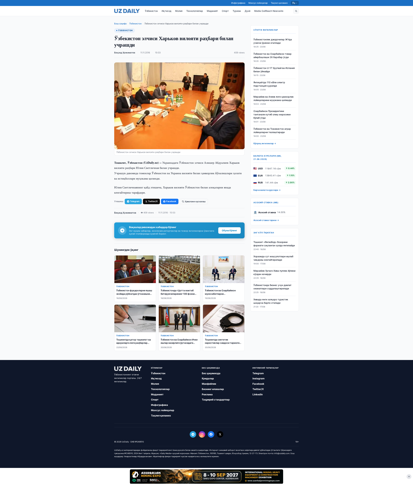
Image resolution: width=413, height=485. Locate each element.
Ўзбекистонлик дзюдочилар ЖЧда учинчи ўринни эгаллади (272, 41)
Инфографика (238, 3)
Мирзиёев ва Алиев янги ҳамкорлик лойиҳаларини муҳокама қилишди (273, 98)
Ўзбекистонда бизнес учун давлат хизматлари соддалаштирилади (272, 287)
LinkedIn (257, 394)
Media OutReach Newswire (268, 11)
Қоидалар (208, 378)
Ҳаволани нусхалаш (195, 201)
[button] (296, 11)
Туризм (237, 11)
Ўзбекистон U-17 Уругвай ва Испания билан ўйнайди (274, 70)
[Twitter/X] (220, 434)
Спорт (225, 11)
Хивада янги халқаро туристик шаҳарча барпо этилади (270, 301)
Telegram (135, 201)
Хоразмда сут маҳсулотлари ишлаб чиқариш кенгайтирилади (273, 258)
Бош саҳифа (120, 23)
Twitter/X (153, 201)
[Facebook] (211, 434)
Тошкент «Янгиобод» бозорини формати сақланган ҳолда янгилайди (274, 244)
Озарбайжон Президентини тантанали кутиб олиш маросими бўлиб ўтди (272, 114)
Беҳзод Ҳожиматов (124, 52)
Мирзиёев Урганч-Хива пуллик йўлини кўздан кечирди (274, 272)
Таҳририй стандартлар (216, 399)
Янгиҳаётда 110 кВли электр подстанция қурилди (269, 84)
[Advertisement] (206, 476)
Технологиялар (194, 11)
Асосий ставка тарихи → (266, 220)
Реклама (207, 394)
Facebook (171, 201)
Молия (178, 11)
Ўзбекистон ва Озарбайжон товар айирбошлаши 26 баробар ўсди (272, 55)
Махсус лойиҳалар (258, 3)
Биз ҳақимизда (211, 373)
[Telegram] (193, 434)
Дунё (247, 11)
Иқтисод (166, 11)
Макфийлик (209, 383)
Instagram (258, 378)
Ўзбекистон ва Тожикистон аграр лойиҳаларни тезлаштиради (272, 130)
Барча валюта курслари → (267, 190)
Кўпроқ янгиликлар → (264, 143)
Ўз (293, 3)
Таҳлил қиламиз (279, 3)
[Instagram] (202, 434)
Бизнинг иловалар (213, 389)
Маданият (212, 11)
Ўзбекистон (151, 11)
